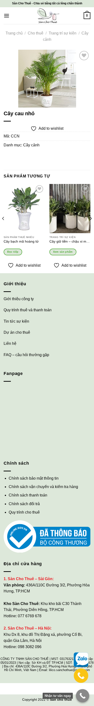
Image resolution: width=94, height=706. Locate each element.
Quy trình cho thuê (24, 512)
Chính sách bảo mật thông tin (34, 478)
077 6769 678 (29, 616)
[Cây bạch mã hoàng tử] (24, 208)
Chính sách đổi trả (24, 504)
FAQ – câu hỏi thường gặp (26, 355)
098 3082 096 (29, 647)
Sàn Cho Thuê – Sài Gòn (30, 579)
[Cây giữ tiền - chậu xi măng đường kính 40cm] (69, 208)
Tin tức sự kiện (16, 321)
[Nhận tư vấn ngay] (82, 695)
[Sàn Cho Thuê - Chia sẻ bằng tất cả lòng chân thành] (47, 15)
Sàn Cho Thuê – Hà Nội (29, 628)
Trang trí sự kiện (62, 33)
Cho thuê (35, 33)
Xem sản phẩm (63, 251)
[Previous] (3, 228)
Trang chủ (14, 33)
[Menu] (6, 15)
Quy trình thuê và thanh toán (28, 310)
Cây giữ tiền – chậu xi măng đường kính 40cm (69, 241)
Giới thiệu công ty (19, 299)
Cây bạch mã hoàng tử (21, 241)
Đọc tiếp (13, 251)
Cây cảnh (31, 145)
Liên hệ (10, 343)
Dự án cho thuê (17, 332)
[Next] (90, 228)
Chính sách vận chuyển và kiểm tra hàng (43, 487)
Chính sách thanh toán (28, 495)
